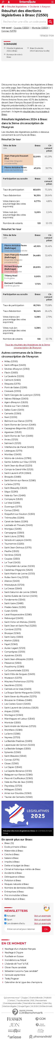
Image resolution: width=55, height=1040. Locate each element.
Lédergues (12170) (13, 450)
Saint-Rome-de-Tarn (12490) (18, 436)
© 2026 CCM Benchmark (41, 1006)
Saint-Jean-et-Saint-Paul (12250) (20, 625)
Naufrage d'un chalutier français (20, 949)
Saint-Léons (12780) (14, 536)
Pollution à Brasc (12, 880)
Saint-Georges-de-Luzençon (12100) (22, 395)
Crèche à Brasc (11, 854)
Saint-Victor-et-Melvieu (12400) (19, 622)
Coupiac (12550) (21, 27)
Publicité (47, 998)
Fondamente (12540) (14, 599)
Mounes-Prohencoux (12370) (18, 681)
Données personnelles (12, 1003)
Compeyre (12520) (13, 499)
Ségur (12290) (11, 491)
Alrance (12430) (12, 581)
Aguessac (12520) (12, 432)
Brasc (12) (9, 843)
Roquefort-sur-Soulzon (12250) (19, 514)
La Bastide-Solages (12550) (17, 748)
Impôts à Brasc (12, 861)
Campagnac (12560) (14, 532)
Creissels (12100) (12, 391)
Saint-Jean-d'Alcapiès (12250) (18, 659)
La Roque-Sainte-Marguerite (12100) (22, 692)
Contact (11, 1001)
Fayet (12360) (11, 644)
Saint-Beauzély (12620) (15, 488)
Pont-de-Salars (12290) (15, 387)
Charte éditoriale (36, 998)
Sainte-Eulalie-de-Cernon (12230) (20, 596)
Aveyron (46, 6)
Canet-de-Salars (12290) (16, 521)
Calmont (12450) (12, 380)
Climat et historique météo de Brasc (22, 869)
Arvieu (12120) (11, 439)
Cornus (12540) (11, 510)
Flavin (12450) (11, 372)
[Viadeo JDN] (41, 1031)
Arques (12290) (11, 711)
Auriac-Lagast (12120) (14, 648)
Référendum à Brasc (14, 899)
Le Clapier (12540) (13, 767)
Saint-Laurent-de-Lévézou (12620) (21, 707)
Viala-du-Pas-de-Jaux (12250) (18, 782)
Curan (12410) (10, 611)
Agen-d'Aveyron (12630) (16, 402)
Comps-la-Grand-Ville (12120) (18, 469)
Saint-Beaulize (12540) (15, 756)
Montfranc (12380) (13, 730)
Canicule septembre (15, 975)
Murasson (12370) (13, 678)
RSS (32, 1001)
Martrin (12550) (11, 640)
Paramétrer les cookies (32, 1003)
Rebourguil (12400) (13, 618)
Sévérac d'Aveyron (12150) (16, 369)
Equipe (25, 998)
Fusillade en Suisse (14, 956)
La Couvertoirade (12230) (16, 670)
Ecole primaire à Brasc (15, 847)
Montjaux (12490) (12, 529)
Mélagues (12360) (13, 789)
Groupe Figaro (24, 1006)
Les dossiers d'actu (15, 923)
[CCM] (41, 1019)
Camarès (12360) (12, 413)
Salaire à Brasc (11, 858)
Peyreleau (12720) (13, 786)
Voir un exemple (42, 915)
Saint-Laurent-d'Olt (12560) (17, 473)
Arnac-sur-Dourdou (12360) (17, 793)
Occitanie (34, 6)
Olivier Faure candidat (15, 967)
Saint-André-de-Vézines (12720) (20, 726)
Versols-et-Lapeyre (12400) (17, 540)
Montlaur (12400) (12, 454)
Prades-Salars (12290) (15, 607)
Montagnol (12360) (13, 715)
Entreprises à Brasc (14, 891)
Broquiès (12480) (12, 476)
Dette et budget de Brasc (16, 865)
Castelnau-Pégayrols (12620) (18, 570)
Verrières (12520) (12, 555)
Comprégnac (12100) (14, 651)
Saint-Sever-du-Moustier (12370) (20, 696)
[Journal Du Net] (14, 1025)
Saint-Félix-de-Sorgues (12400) (19, 674)
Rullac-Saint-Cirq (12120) (16, 577)
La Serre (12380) (12, 733)
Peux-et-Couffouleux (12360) (18, 778)
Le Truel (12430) (12, 562)
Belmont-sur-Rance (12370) (18, 421)
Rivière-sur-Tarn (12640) (16, 406)
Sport (9, 919)
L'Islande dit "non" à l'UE (16, 963)
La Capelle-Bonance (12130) (18, 771)
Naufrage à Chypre (14, 952)
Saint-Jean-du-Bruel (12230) (18, 465)
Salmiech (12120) (12, 443)
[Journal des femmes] (14, 1019)
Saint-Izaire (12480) (13, 603)
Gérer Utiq (47, 1003)
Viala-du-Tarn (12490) (15, 495)
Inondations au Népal (15, 960)
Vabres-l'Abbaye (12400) (16, 398)
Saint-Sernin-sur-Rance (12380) (20, 480)
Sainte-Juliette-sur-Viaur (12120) (20, 462)
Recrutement (41, 1001)
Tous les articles (23, 1001)
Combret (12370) (12, 629)
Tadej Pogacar (12, 978)
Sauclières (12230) (13, 685)
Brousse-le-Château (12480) (18, 700)
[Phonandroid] (41, 1037)
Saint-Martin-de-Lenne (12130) (19, 573)
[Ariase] (14, 1036)
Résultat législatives (17, 6)
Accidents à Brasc (13, 873)
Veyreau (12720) (12, 737)
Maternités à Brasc (13, 850)
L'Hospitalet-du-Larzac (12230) (19, 566)
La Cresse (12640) (13, 588)
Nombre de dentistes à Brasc (19, 888)
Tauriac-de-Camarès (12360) (18, 797)
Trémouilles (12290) (14, 517)
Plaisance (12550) (12, 663)
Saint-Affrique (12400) (15, 365)
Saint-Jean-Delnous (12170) (17, 547)
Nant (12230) (10, 417)
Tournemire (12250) (14, 543)
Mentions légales (9, 1006)
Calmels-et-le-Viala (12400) (17, 689)
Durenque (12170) (13, 506)
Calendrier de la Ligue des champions (23, 982)
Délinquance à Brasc (14, 876)
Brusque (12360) (12, 633)
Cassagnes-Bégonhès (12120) (19, 428)
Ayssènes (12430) (13, 655)
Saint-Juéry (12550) (13, 637)
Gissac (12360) (11, 763)
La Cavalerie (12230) (14, 376)
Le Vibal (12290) (12, 503)
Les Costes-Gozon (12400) (17, 704)
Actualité (10, 915)
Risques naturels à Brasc (16, 884)
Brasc (32, 48)
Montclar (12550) (40, 27)
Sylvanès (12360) (12, 752)
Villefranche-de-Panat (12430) (19, 447)
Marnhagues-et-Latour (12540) (19, 718)
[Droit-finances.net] (41, 1025)
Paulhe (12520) (11, 551)
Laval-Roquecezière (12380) (18, 614)
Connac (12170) (8, 31)
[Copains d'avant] (14, 1031)
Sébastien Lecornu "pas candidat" (21, 971)
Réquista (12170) (12, 383)
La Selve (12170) (12, 484)
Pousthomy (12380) (14, 666)
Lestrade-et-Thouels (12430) (18, 525)
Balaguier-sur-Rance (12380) (18, 774)
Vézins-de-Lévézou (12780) (17, 458)
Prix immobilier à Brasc (16, 895)
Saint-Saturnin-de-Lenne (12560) (20, 592)
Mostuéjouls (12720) (14, 585)
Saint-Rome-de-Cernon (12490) (20, 424)
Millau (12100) (11, 361)
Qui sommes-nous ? (12, 998)
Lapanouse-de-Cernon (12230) (19, 745)
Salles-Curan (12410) (14, 410)
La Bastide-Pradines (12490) (18, 741)
